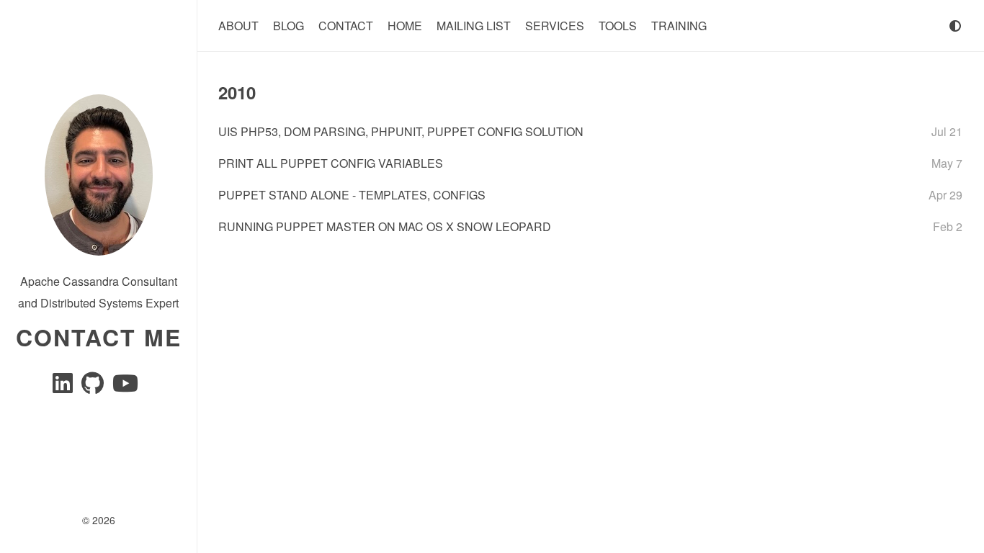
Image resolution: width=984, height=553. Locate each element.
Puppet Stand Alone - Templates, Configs (352, 194)
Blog (288, 25)
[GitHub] (94, 387)
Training (679, 25)
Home (405, 25)
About (238, 25)
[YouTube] (125, 387)
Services (554, 25)
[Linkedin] (64, 387)
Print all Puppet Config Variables (330, 163)
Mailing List (474, 25)
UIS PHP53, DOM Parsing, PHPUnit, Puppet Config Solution (400, 131)
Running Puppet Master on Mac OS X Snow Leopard (384, 226)
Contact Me (99, 337)
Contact (345, 25)
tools (618, 25)
